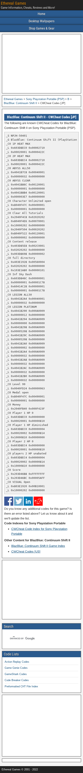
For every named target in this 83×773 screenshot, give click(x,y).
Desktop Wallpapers (41, 21)
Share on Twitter (18, 501)
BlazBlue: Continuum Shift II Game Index (38, 546)
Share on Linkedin (28, 501)
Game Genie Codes (16, 667)
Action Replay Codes (17, 661)
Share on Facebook (8, 501)
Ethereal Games (13, 3)
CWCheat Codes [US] (25, 551)
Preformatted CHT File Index (21, 686)
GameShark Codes (16, 674)
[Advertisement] (41, 64)
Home (41, 14)
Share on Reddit (38, 501)
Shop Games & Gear (41, 28)
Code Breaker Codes (17, 680)
